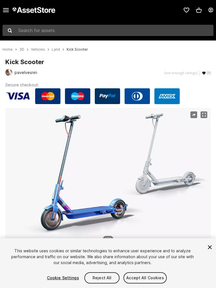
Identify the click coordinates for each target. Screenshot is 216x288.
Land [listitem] (56, 49)
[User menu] (210, 10)
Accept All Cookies (145, 277)
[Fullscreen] (204, 114)
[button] (198, 10)
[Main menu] (6, 10)
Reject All (102, 277)
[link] (186, 10)
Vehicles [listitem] (38, 49)
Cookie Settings (63, 277)
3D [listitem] (21, 49)
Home (8, 49)
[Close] (209, 247)
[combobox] (108, 30)
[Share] (193, 114)
